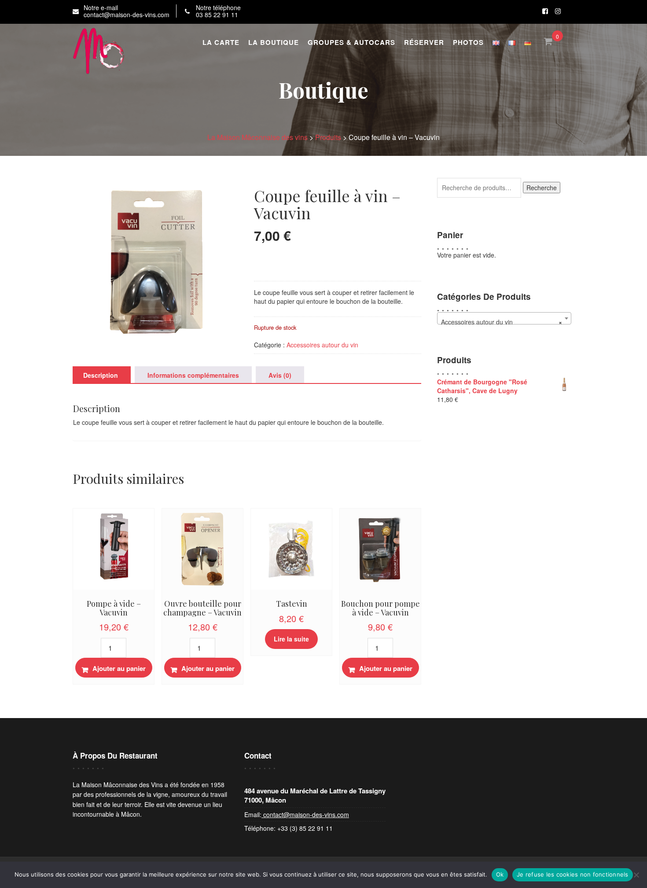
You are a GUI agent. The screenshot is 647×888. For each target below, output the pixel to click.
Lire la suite (291, 638)
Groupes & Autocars (351, 42)
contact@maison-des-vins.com (305, 814)
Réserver (424, 42)
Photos (468, 42)
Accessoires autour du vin (322, 344)
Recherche (541, 187)
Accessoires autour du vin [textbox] (501, 321)
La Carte (220, 42)
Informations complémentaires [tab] (193, 375)
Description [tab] (100, 375)
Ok (500, 874)
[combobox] (504, 318)
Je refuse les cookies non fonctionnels (573, 874)
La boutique (273, 42)
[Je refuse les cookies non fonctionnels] (636, 874)
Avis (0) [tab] (279, 375)
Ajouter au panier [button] (119, 668)
